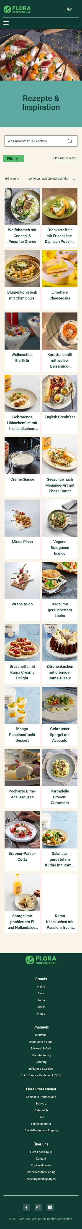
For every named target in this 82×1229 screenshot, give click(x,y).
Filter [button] (11, 158)
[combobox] (41, 140)
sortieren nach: (38, 178)
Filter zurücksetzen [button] (65, 158)
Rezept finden (70, 141)
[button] (69, 9)
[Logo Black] (17, 3)
